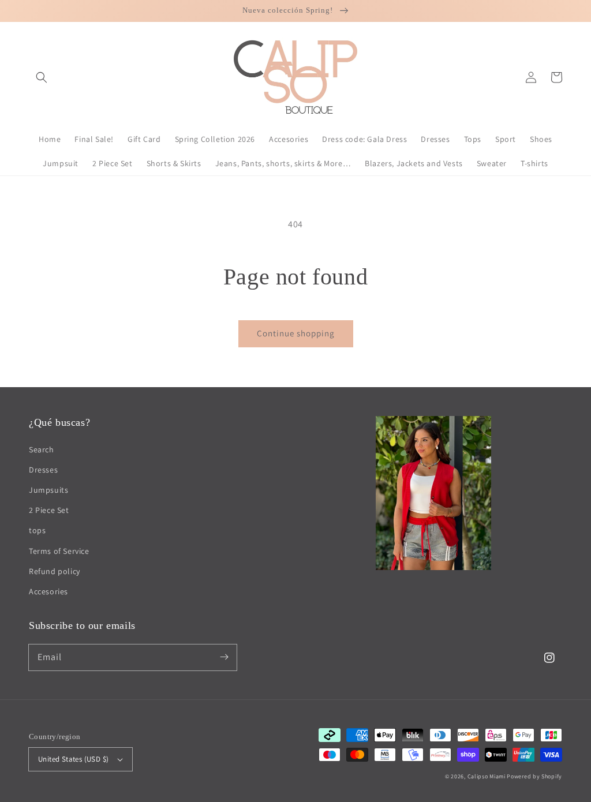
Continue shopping (296, 333)
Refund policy (54, 571)
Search (41, 449)
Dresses (43, 469)
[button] (41, 77)
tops (37, 530)
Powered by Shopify (534, 776)
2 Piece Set (49, 510)
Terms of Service (59, 551)
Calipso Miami (486, 776)
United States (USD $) (73, 759)
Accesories (48, 591)
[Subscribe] (224, 657)
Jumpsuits (48, 490)
